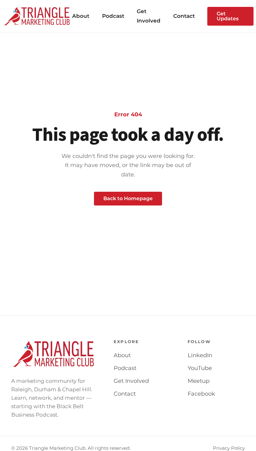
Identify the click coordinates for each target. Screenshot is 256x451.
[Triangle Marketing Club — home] (37, 16)
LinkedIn (200, 355)
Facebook (201, 393)
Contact (184, 16)
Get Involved (131, 381)
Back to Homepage (128, 198)
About (80, 16)
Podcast (113, 16)
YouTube (200, 368)
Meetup (198, 381)
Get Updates (228, 16)
